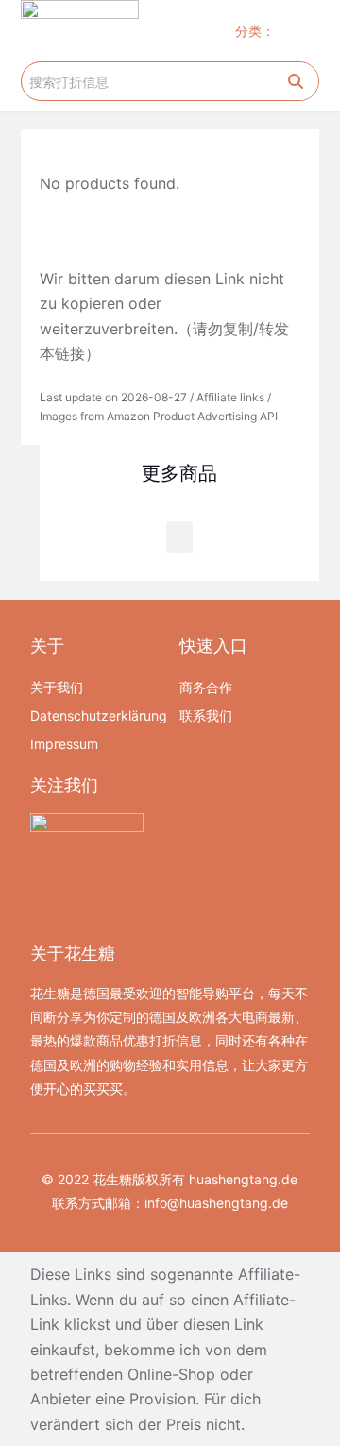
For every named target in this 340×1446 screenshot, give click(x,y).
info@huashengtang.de (216, 1203)
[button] (301, 30)
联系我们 (205, 715)
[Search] (295, 81)
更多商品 (179, 473)
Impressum (64, 744)
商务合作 (205, 687)
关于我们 (56, 687)
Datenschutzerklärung (95, 715)
